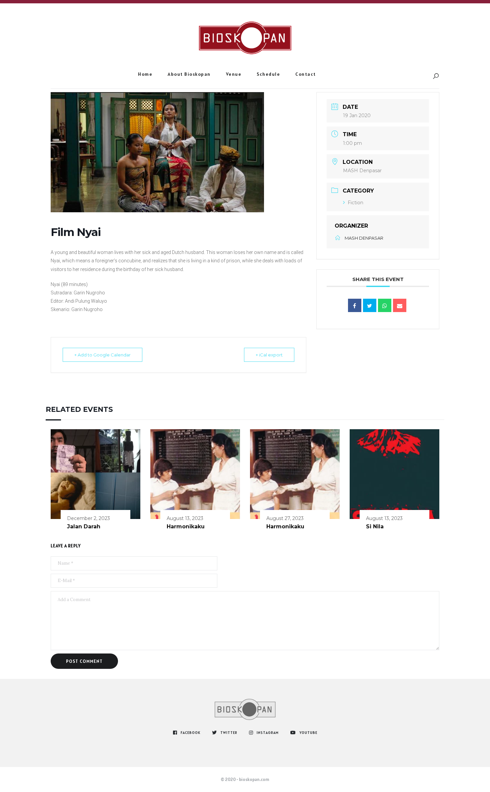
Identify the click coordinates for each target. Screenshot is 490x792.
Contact (305, 74)
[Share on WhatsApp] (384, 305)
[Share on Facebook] (354, 305)
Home (145, 74)
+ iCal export (269, 354)
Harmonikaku (186, 526)
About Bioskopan (189, 74)
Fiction (355, 203)
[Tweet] (369, 305)
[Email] (399, 305)
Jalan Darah (83, 526)
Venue (234, 74)
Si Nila (375, 526)
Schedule (268, 74)
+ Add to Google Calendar (102, 354)
